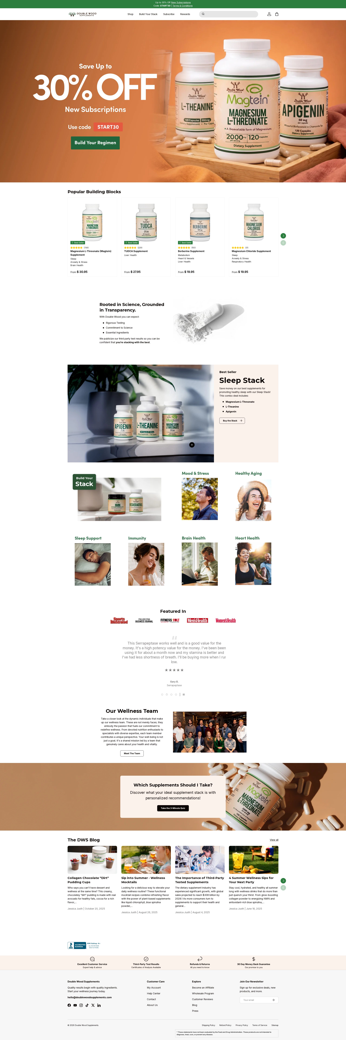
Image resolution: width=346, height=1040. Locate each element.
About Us (152, 1005)
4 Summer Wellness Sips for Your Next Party (251, 880)
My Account (154, 987)
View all (274, 839)
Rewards (185, 14)
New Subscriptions (181, 2)
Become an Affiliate (203, 987)
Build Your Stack (148, 14)
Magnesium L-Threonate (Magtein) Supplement (90, 253)
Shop (130, 14)
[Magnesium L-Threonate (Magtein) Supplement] (92, 222)
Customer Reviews (202, 999)
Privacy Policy (242, 1025)
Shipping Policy (208, 1025)
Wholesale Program (203, 993)
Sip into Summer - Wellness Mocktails (143, 880)
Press (195, 1010)
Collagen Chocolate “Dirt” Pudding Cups (88, 880)
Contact (151, 999)
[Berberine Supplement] (200, 222)
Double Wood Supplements (86, 1025)
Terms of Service (259, 1025)
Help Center (153, 993)
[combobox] (228, 14)
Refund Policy (225, 1025)
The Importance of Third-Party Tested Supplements (199, 880)
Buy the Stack (230, 420)
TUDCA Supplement (136, 251)
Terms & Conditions (182, 5)
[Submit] (203, 14)
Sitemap (275, 1025)
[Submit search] (203, 14)
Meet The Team (132, 753)
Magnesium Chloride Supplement (251, 251)
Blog (194, 1005)
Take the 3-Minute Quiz (173, 808)
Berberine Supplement (191, 251)
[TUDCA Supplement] (146, 222)
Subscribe (168, 14)
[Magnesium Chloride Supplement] (254, 222)
